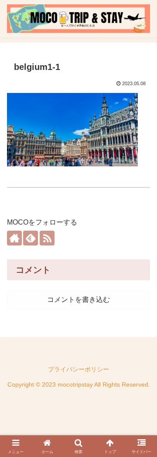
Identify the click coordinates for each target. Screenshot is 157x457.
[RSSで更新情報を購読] (47, 238)
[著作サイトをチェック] (14, 238)
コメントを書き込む (78, 299)
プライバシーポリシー (78, 369)
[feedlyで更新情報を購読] (30, 238)
